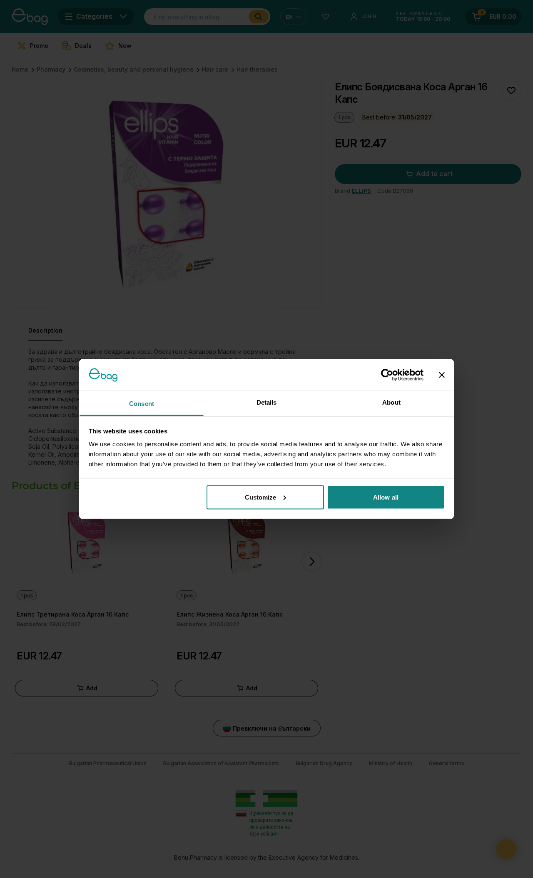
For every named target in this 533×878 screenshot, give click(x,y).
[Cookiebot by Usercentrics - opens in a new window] (387, 374)
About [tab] (391, 402)
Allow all (386, 496)
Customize (260, 496)
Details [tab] (267, 402)
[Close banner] (442, 375)
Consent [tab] (141, 403)
